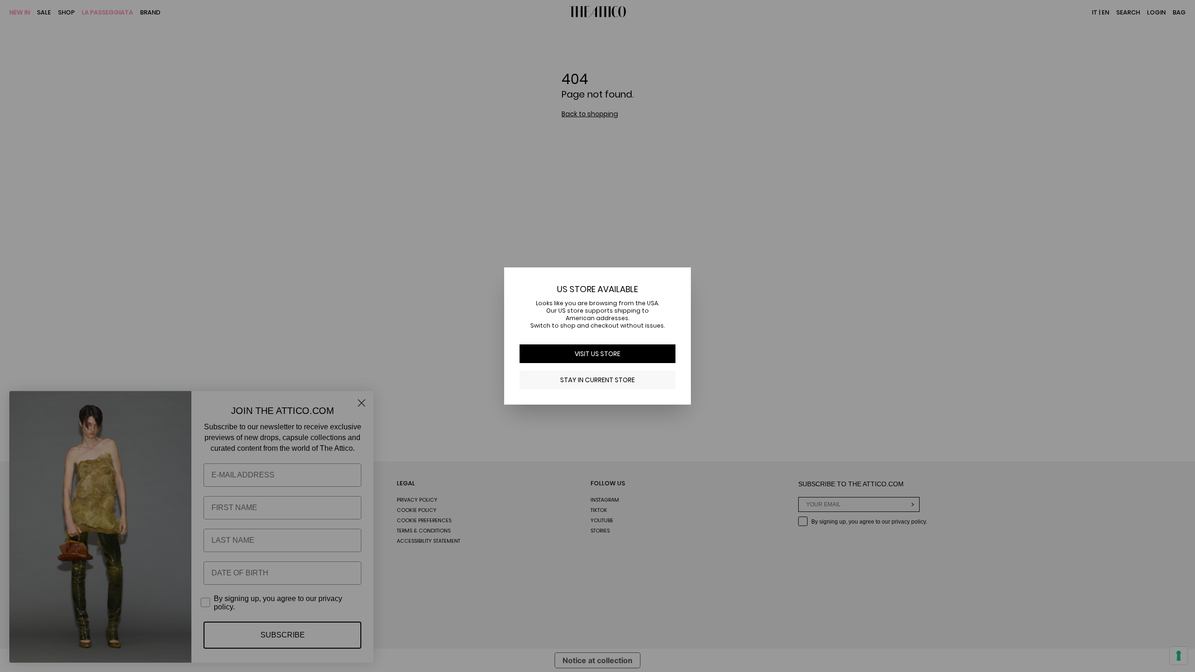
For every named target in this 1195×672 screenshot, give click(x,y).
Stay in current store (597, 380)
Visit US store (597, 353)
